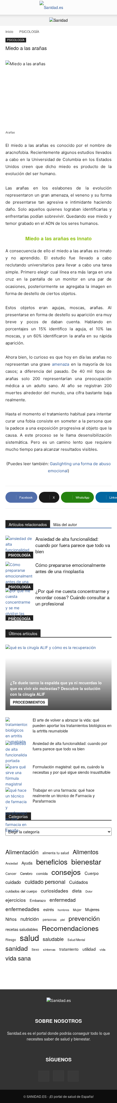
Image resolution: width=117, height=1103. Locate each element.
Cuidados (78, 882)
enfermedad (63, 900)
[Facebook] (43, 1076)
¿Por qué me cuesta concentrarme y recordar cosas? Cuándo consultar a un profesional (72, 597)
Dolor (89, 891)
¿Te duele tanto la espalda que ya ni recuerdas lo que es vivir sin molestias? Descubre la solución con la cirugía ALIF (56, 688)
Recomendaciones (70, 928)
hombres (63, 910)
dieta (77, 891)
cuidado (13, 882)
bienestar (86, 861)
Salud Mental (76, 939)
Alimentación (22, 852)
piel (62, 920)
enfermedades (22, 909)
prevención (84, 918)
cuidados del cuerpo (21, 891)
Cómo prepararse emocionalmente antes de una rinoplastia (70, 567)
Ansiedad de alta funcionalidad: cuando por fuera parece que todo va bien (72, 545)
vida (102, 949)
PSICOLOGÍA (29, 31)
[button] (9, 7)
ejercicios (15, 900)
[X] (73, 1076)
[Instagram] (58, 1075)
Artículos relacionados (28, 524)
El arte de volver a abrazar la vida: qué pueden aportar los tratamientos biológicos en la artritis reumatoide (72, 725)
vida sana (18, 958)
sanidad (16, 948)
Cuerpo (92, 873)
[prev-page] (8, 617)
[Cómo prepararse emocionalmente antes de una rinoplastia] (19, 576)
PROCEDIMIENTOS (29, 702)
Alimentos (85, 852)
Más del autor (65, 524)
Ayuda (26, 863)
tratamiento (69, 949)
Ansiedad (11, 863)
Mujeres (92, 909)
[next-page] (17, 617)
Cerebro (26, 873)
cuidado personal (45, 882)
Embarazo (38, 900)
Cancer (10, 873)
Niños (11, 919)
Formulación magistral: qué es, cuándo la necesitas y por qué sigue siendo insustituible (71, 769)
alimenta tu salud (55, 852)
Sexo (35, 949)
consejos (66, 872)
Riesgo (10, 939)
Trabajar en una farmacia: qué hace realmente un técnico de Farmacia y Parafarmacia (64, 795)
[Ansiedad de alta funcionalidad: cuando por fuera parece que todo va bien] (19, 547)
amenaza (60, 364)
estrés (48, 909)
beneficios (51, 861)
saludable (53, 939)
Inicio (9, 31)
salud (29, 937)
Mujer (77, 909)
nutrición (29, 919)
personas (50, 919)
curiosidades (54, 890)
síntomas (49, 949)
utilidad (89, 949)
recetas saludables (21, 929)
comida (42, 873)
